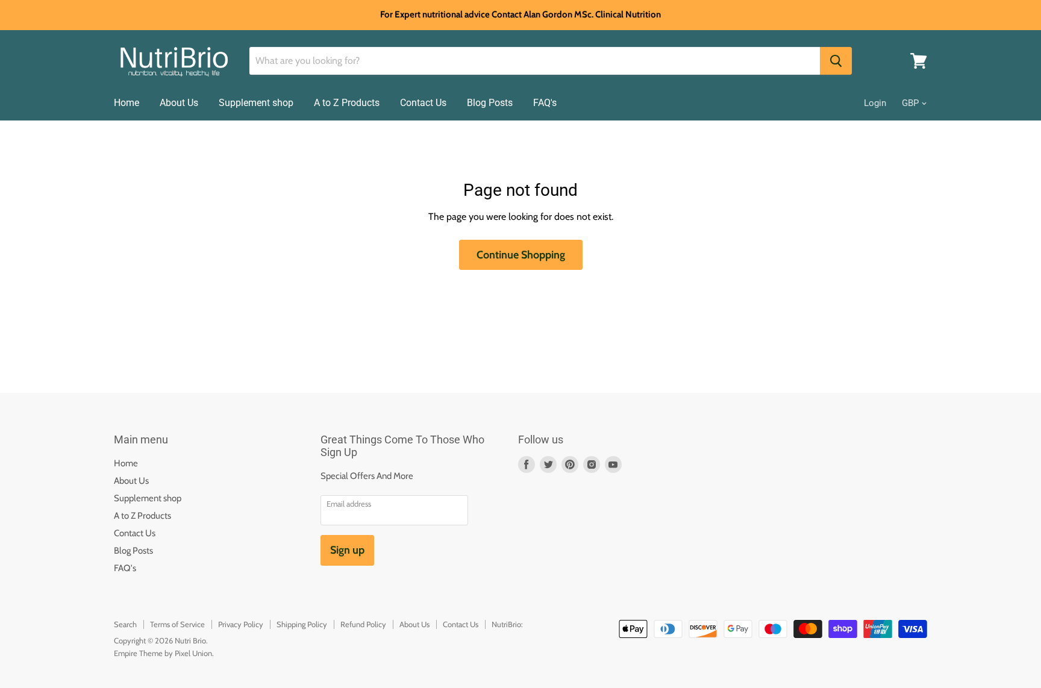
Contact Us (423, 102)
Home (126, 102)
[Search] (836, 61)
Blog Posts (490, 102)
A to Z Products (347, 102)
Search (125, 624)
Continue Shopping (521, 254)
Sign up (347, 550)
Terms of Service (177, 624)
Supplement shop (256, 102)
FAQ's (545, 102)
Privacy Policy (240, 624)
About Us (179, 102)
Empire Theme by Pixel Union (163, 653)
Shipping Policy (302, 624)
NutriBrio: (507, 624)
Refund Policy (363, 624)
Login (875, 103)
